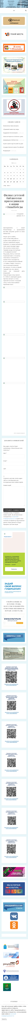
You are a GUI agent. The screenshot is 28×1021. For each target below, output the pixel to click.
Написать (14, 569)
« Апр (4, 185)
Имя (5, 453)
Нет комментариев (19, 433)
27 (11, 182)
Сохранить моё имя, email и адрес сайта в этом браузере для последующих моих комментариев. (13, 480)
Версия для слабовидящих (15, 21)
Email (5, 461)
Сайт (4, 468)
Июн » (8, 185)
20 (11, 178)
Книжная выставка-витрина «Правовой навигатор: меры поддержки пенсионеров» (11, 129)
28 (14, 182)
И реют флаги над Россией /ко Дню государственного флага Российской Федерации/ (13, 147)
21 (14, 178)
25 (4, 182)
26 (8, 182)
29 (17, 182)
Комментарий (7, 485)
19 (8, 178)
